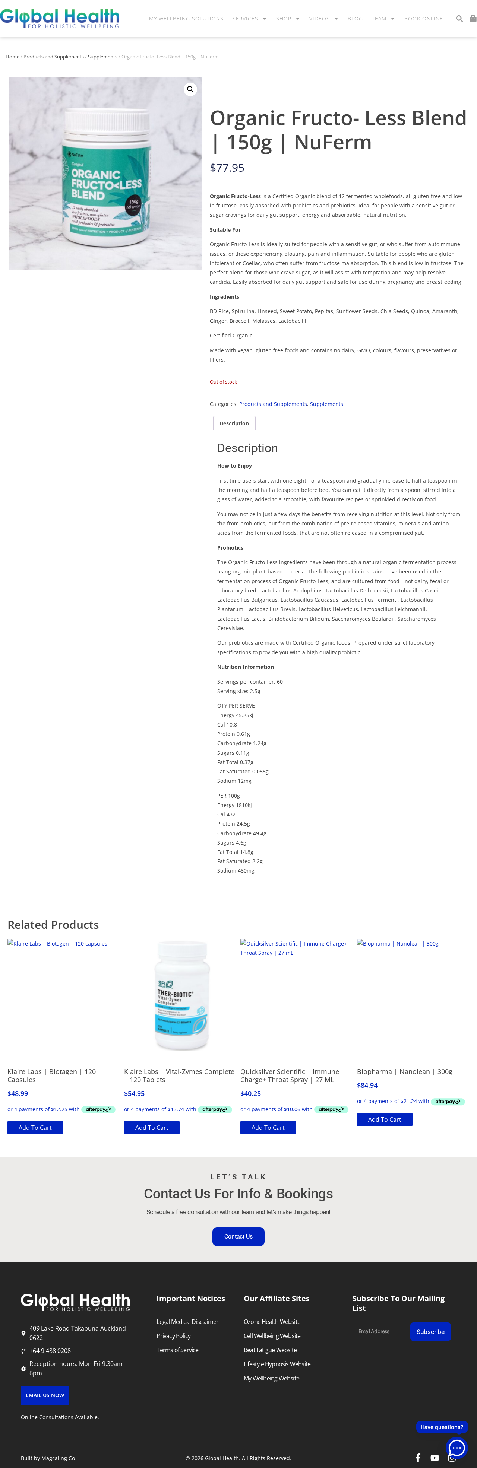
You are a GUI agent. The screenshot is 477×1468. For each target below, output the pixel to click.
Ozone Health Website (272, 1322)
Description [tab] (234, 423)
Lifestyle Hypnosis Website (277, 1364)
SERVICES (245, 18)
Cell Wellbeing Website (272, 1336)
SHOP (283, 18)
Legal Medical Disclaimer (187, 1322)
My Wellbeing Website (271, 1378)
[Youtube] (434, 1457)
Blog (355, 18)
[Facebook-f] (418, 1457)
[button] (459, 19)
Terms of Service (177, 1350)
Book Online (423, 18)
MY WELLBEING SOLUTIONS (186, 18)
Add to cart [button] (35, 1128)
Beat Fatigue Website (270, 1350)
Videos (319, 18)
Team (379, 18)
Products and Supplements (53, 56)
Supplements (102, 56)
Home (12, 56)
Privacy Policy (173, 1336)
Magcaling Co (58, 1458)
